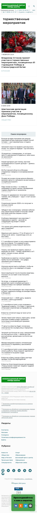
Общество (6, 120)
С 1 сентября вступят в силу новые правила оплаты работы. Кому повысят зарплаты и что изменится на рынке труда (17, 351)
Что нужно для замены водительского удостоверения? (15, 227)
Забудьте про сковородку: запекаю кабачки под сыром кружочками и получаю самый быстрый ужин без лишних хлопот (18, 211)
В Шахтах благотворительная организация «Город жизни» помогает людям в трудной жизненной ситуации (17, 366)
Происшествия (7, 460)
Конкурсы (5, 435)
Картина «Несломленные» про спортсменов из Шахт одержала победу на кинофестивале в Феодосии (18, 291)
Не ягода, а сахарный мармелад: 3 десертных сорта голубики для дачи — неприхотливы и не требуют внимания (16, 283)
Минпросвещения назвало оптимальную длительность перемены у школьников (16, 343)
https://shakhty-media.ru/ (25, 386)
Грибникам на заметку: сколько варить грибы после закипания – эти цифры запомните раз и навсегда (16, 259)
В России (5, 71)
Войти (3, 440)
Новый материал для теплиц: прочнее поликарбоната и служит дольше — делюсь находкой (18, 163)
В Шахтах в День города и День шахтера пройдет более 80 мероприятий (16, 358)
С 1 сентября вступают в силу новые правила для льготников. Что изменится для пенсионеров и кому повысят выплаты (18, 243)
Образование (20, 455)
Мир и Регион (6, 457)
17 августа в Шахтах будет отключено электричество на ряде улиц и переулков (17, 327)
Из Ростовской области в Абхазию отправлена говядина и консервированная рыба (17, 171)
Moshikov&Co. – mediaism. (23, 479)
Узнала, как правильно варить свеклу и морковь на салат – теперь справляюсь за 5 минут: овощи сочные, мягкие (17, 251)
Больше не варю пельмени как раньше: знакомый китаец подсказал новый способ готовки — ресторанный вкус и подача (17, 140)
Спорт (17, 452)
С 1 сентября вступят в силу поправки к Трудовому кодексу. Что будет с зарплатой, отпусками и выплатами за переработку (18, 306)
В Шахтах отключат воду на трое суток (16, 313)
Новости (4, 452)
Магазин (4, 432)
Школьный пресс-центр (24, 457)
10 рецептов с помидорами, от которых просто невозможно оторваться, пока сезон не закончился (18, 155)
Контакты (4, 430)
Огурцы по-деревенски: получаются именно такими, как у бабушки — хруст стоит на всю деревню (18, 196)
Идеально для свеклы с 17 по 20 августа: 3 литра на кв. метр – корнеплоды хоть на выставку (17, 234)
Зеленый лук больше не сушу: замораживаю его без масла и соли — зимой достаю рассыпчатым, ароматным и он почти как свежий (18, 335)
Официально (20, 460)
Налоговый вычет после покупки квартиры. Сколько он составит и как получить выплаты (17, 274)
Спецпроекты (6, 462)
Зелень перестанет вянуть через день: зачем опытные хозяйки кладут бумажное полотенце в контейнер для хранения (18, 319)
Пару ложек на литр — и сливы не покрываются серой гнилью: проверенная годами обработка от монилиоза (17, 188)
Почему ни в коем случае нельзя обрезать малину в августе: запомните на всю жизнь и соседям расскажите (18, 180)
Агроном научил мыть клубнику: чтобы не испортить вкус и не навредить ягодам (17, 267)
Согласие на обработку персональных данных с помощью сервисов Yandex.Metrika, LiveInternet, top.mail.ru (18, 410)
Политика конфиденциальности (13, 437)
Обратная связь (21, 462)
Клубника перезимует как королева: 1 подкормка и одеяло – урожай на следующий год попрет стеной (15, 219)
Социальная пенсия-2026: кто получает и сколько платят (17, 204)
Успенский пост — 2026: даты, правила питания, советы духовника (16, 298)
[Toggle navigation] (29, 6)
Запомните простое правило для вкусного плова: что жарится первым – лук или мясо (17, 147)
